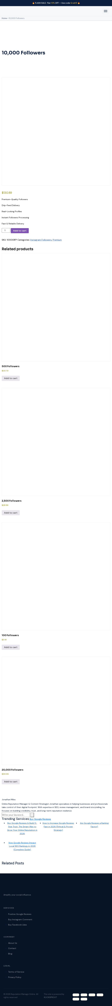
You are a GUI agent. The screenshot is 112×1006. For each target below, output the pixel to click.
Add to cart (19, 230)
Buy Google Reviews (40, 819)
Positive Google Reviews (19, 914)
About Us (12, 943)
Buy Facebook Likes (17, 924)
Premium (57, 239)
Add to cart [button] (10, 378)
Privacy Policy (14, 977)
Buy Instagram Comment (20, 919)
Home (4, 18)
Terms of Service (16, 972)
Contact (12, 948)
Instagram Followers (41, 239)
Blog (10, 953)
